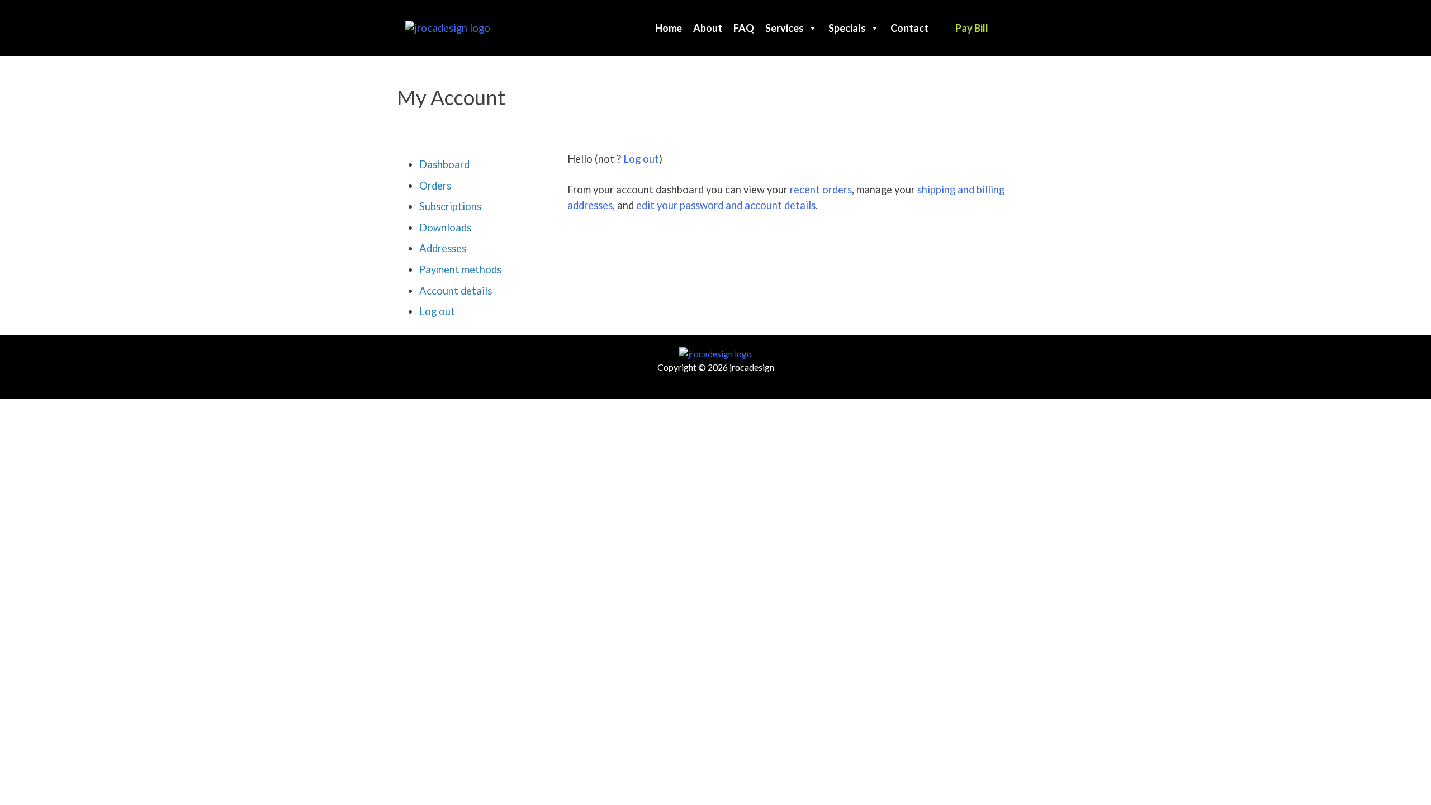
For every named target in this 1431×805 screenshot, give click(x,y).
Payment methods (460, 269)
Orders (435, 185)
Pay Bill (971, 28)
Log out (437, 311)
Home (668, 28)
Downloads (445, 227)
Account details (455, 291)
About (707, 28)
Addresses (442, 248)
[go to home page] (447, 27)
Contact (909, 28)
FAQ (743, 28)
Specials (847, 28)
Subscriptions (450, 206)
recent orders (821, 189)
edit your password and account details (726, 205)
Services (784, 28)
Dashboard (444, 164)
